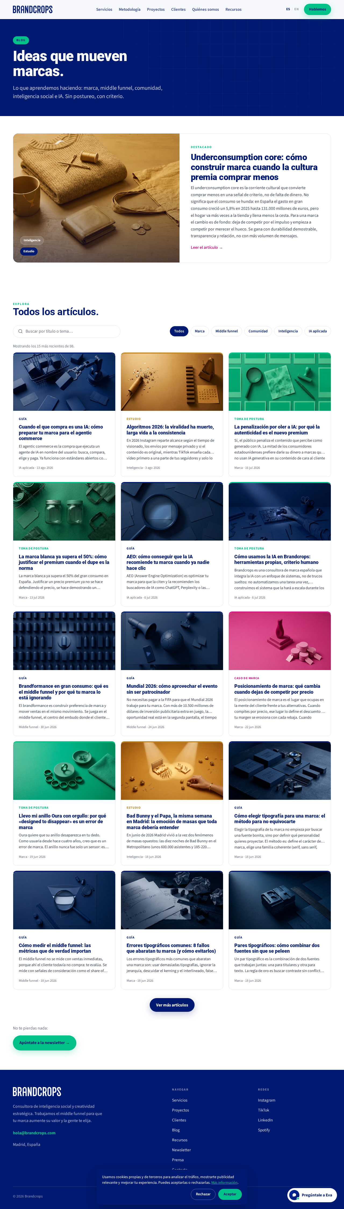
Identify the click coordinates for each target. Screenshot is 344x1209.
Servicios (104, 9)
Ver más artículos (172, 1005)
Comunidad (258, 331)
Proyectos (156, 9)
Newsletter (181, 1150)
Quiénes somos (205, 9)
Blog (176, 1130)
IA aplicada (318, 331)
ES (288, 9)
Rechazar (203, 1194)
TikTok (263, 1110)
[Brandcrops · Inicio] (32, 9)
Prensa (178, 1160)
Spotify (264, 1130)
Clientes (178, 9)
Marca (200, 331)
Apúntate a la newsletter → (44, 1043)
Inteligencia (288, 331)
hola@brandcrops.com (34, 1133)
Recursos (233, 9)
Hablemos (317, 9)
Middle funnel (227, 331)
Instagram (266, 1100)
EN (296, 9)
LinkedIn (265, 1120)
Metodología (130, 9)
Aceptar (230, 1194)
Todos (179, 331)
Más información (224, 1182)
